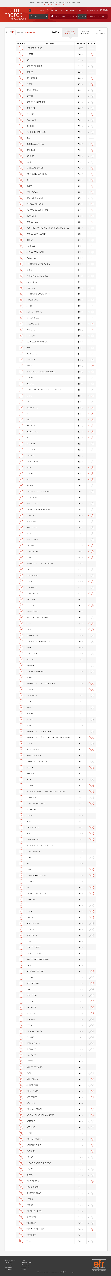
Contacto (89, 10)
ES (30, 10)
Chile (34, 16)
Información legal (69, 1272)
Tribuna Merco (70, 10)
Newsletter (81, 10)
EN (33, 10)
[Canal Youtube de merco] (106, 10)
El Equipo (102, 16)
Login (96, 10)
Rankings (82, 16)
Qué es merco (61, 16)
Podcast (56, 10)
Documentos (100, 33)
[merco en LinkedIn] (104, 10)
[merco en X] (101, 10)
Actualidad (91, 16)
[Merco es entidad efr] (99, 1265)
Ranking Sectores (85, 32)
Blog (62, 10)
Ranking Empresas (70, 32)
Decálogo (73, 16)
